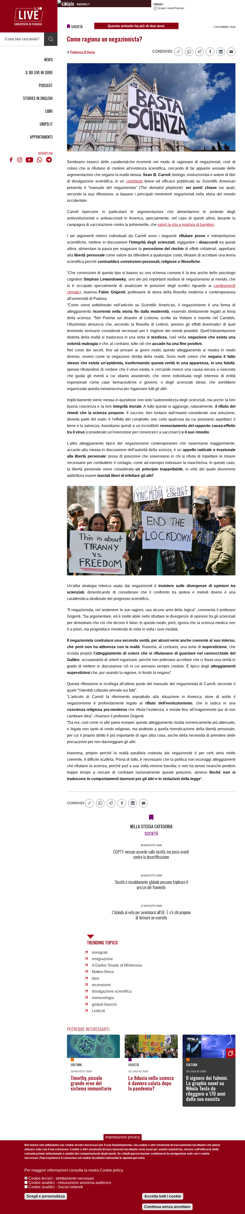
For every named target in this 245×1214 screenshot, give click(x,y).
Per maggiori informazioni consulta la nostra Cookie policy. (74, 1170)
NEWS (48, 60)
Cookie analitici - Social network (55, 1187)
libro (95, 978)
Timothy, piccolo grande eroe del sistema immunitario (91, 1083)
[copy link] (178, 51)
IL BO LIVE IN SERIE (39, 72)
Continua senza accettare (167, 1207)
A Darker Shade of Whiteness (117, 965)
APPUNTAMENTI (41, 137)
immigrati (99, 952)
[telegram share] (199, 51)
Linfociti (98, 1011)
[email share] (231, 51)
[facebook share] (210, 51)
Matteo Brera (103, 972)
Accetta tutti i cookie (162, 1196)
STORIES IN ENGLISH (38, 98)
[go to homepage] (28, 16)
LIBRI (49, 111)
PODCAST (46, 85)
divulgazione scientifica (112, 991)
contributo (134, 181)
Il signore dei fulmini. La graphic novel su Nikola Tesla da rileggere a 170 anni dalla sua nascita (207, 1088)
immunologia (103, 998)
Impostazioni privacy (122, 1137)
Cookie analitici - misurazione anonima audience (69, 1183)
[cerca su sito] (50, 39)
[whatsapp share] (189, 51)
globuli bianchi (104, 1004)
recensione (101, 985)
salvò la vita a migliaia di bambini (186, 225)
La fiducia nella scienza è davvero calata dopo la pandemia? (151, 1083)
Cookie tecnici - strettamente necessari (61, 1178)
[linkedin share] (220, 51)
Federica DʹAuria (82, 52)
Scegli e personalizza (46, 1196)
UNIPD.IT (46, 124)
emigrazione (102, 959)
